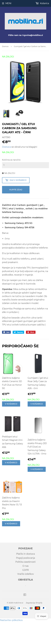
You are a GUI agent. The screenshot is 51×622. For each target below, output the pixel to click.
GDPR (25, 570)
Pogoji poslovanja (25, 558)
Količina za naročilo (11, 160)
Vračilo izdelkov (25, 574)
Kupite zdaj (15, 189)
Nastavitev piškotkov (11, 620)
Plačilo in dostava (25, 554)
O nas (25, 566)
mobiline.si (18, 603)
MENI (8, 3)
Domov (5, 46)
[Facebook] (24, 595)
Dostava (6, 147)
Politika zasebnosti (25, 562)
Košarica (44, 3)
